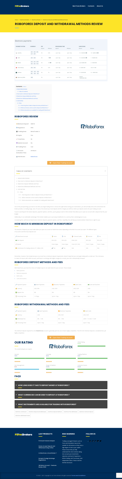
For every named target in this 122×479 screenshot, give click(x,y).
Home (16, 20)
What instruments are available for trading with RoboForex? (38, 200)
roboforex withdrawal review (22, 415)
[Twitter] (101, 441)
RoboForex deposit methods (55, 411)
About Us (100, 6)
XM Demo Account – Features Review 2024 (47, 466)
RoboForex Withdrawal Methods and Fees (29, 186)
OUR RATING (21, 189)
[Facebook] (98, 441)
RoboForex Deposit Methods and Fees (28, 184)
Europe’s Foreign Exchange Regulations (47, 459)
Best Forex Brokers (79, 6)
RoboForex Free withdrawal (70, 411)
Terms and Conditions (78, 475)
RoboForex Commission (21, 411)
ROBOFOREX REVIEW (23, 178)
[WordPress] (93, 441)
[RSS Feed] (90, 441)
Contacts (91, 6)
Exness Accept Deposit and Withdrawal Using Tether (47, 447)
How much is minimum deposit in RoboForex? (30, 181)
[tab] (61, 385)
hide (24, 86)
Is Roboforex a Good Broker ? (48, 453)
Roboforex (34, 156)
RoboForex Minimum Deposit (86, 411)
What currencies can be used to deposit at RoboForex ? (37, 197)
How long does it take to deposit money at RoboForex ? (37, 195)
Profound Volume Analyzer (47, 441)
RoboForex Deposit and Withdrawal (37, 411)
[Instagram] (95, 441)
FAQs (21, 192)
